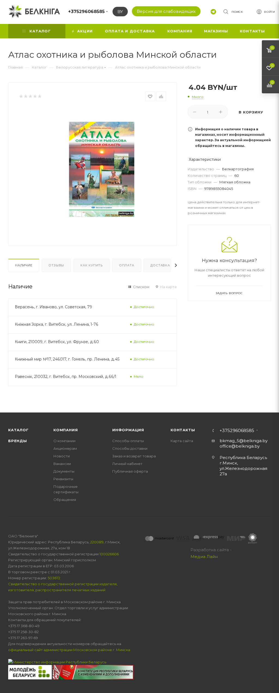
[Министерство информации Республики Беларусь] (57, 662)
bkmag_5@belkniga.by (244, 440)
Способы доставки (129, 448)
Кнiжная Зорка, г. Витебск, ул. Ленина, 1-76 (56, 324)
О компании (64, 441)
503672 (54, 578)
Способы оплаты (128, 441)
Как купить (91, 265)
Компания (65, 430)
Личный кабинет (127, 463)
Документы (63, 471)
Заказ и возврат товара (134, 456)
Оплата (126, 265)
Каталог (18, 430)
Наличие (23, 265)
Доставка (160, 265)
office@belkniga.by (240, 446)
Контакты (183, 430)
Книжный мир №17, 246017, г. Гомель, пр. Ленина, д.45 (67, 359)
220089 (97, 542)
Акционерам (65, 448)
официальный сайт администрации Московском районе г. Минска (69, 650)
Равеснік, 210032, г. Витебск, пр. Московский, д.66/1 (65, 376)
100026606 (109, 554)
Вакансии (62, 463)
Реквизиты (63, 479)
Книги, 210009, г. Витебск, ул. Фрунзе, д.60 (57, 341)
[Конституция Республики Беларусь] (93, 672)
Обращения (64, 499)
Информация (128, 430)
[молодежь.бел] (30, 672)
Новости (61, 456)
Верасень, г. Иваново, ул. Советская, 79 (53, 306)
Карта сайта (182, 441)
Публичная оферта (130, 471)
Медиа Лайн (204, 556)
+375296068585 (86, 11)
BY (120, 11)
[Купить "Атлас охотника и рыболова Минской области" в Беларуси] (101, 169)
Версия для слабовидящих (166, 11)
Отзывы (56, 265)
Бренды (17, 441)
